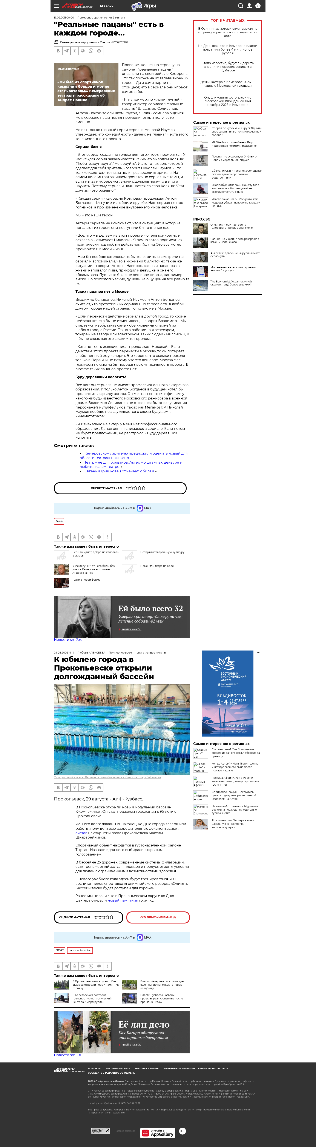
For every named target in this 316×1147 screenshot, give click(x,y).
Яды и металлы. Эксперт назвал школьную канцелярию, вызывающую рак (233, 824)
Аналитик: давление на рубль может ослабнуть (235, 255)
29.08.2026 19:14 (64, 652)
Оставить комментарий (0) (158, 917)
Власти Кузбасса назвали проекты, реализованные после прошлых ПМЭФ (161, 998)
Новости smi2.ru (68, 640)
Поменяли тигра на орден (157, 565)
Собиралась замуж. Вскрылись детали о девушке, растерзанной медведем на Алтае (234, 795)
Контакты (94, 1068)
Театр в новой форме (86, 579)
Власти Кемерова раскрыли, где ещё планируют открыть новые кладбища (162, 985)
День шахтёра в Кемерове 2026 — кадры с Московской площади (228, 84)
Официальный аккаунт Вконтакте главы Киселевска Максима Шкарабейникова (107, 777)
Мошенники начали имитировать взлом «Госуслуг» (233, 269)
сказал (81, 833)
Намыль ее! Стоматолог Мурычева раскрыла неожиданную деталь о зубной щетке (235, 810)
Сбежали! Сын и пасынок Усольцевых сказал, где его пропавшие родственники (237, 174)
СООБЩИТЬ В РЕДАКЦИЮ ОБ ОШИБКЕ (111, 1072)
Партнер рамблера (125, 1131)
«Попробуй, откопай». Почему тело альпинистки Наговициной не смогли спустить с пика (235, 188)
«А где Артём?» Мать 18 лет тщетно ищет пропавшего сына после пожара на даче (235, 767)
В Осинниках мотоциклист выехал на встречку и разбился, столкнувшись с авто (228, 32)
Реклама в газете (147, 1068)
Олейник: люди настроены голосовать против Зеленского (231, 226)
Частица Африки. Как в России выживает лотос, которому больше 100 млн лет (235, 781)
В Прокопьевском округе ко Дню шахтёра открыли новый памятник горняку (95, 985)
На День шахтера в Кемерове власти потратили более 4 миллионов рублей (227, 49)
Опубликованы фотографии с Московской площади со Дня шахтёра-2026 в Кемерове (227, 101)
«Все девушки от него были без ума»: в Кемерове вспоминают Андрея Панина (93, 569)
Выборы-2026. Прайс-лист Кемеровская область (196, 1068)
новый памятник (123, 900)
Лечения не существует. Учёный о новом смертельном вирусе (234, 158)
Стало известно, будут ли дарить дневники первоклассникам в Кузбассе (228, 66)
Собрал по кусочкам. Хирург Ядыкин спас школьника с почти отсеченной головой (237, 131)
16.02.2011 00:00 (64, 17)
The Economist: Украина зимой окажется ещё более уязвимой (231, 283)
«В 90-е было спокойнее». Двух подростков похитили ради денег (234, 144)
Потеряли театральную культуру (162, 552)
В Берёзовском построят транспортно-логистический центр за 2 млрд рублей (92, 998)
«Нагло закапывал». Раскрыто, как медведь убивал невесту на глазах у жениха (236, 202)
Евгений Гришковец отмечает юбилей (119, 471)
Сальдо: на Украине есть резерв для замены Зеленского (234, 240)
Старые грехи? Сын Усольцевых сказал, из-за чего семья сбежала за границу (236, 753)
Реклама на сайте (118, 1068)
